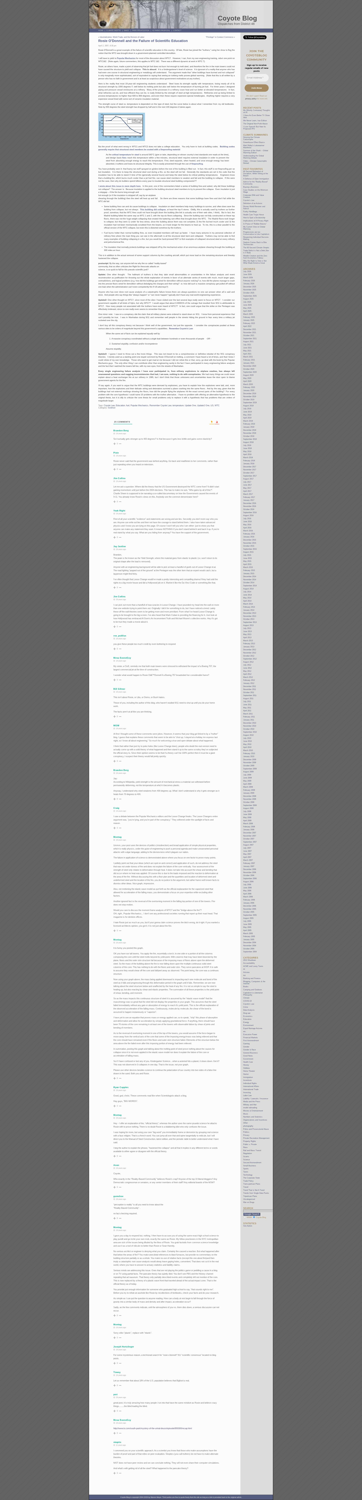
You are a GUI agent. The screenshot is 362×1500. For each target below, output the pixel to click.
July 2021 (247, 345)
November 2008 (249, 799)
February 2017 (249, 497)
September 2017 (250, 476)
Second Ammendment (252, 1163)
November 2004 (249, 946)
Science (111, 408)
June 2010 (247, 741)
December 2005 (249, 906)
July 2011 (247, 701)
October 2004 (248, 949)
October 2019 (248, 400)
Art (244, 975)
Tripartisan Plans (250, 1196)
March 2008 (248, 823)
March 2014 (248, 604)
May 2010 (247, 744)
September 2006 (250, 878)
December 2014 (249, 576)
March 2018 (248, 457)
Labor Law (247, 1095)
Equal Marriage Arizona (252, 1028)
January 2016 (248, 537)
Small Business (249, 1166)
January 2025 (248, 320)
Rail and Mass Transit (252, 1150)
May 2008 (247, 817)
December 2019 (249, 393)
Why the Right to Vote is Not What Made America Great (255, 262)
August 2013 (248, 625)
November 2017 (249, 470)
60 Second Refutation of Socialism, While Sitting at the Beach (255, 173)
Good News (248, 1056)
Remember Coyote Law (160, 405)
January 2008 (248, 830)
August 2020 (248, 375)
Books (245, 986)
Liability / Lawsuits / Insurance (255, 1099)
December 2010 (249, 723)
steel (136, 154)
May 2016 (247, 525)
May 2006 (247, 891)
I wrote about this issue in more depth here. (119, 186)
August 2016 (248, 515)
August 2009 (248, 772)
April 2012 (247, 674)
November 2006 (249, 872)
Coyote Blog (237, 18)
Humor (246, 1074)
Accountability (249, 963)
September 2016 (250, 512)
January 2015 (248, 573)
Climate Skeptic (113, 31)
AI (244, 969)
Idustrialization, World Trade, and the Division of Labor (122, 37)
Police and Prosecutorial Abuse (256, 1129)
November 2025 (249, 290)
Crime (245, 1007)
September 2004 (250, 952)
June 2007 (247, 851)
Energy (246, 1022)
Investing (247, 1092)
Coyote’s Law (248, 200)
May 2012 (247, 671)
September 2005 (250, 915)
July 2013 (247, 628)
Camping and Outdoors (252, 990)
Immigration (248, 1077)
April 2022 (247, 326)
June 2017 (247, 485)
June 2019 (247, 412)
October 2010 (248, 729)
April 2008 (247, 821)
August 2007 (248, 845)
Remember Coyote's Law (181, 328)
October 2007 (248, 839)
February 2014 (249, 607)
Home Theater (249, 1071)
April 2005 (247, 930)
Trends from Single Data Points (256, 1193)
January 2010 (248, 756)
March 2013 (248, 641)
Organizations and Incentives (255, 1120)
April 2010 (247, 747)
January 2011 (248, 720)
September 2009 (250, 769)
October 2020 (248, 369)
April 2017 (247, 491)
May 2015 (247, 561)
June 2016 (247, 521)
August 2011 (248, 698)
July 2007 (247, 848)
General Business (250, 1053)
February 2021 (249, 360)
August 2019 (248, 406)
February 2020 (249, 387)
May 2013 (247, 634)
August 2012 (248, 662)
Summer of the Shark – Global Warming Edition (255, 151)
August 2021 (248, 341)
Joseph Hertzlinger (123, 1346)
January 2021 (248, 363)
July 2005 (247, 921)
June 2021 (247, 348)
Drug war (246, 1013)
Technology (248, 1175)
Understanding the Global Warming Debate (253, 157)
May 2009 (247, 781)
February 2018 (249, 461)
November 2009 (249, 762)
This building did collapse (153, 209)
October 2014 (248, 582)
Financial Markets (250, 1037)
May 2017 (247, 488)
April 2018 (247, 454)
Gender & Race (249, 1050)
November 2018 (249, 433)
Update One (190, 405)
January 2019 (248, 427)
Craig (116, 808)
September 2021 (250, 338)
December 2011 (249, 686)
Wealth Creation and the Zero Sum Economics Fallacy (255, 257)
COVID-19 (247, 1001)
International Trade (250, 1089)
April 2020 (247, 381)
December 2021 (249, 329)
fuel (127, 405)
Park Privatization (140, 31)
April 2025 (247, 311)
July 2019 (247, 409)
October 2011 (248, 692)
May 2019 (247, 415)
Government (248, 1059)
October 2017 (248, 473)
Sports (246, 1169)
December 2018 (249, 430)
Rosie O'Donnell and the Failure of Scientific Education (143, 41)
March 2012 (248, 677)
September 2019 (250, 402)
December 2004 (249, 942)
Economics (247, 1016)
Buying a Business (251, 187)
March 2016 (248, 531)
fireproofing (197, 164)
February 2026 (249, 281)
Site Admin (247, 1226)
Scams (246, 1156)
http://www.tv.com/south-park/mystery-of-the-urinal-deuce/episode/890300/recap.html (152, 1428)
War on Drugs (248, 1202)
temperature (178, 405)
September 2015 (250, 549)
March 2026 (248, 277)
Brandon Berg (121, 770)
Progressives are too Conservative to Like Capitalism (256, 233)
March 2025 (248, 314)
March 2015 (248, 567)
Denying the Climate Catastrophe (251, 138)
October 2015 (248, 546)
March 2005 (248, 933)
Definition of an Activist (252, 203)
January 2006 (248, 903)
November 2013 (249, 616)
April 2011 (247, 711)
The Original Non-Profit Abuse (255, 124)
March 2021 (248, 357)
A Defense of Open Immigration (256, 179)
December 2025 (249, 287)
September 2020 (250, 372)
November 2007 (249, 836)
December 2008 (249, 796)
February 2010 (249, 753)
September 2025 (250, 296)
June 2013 (247, 631)
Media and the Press (251, 1101)
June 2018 (247, 448)
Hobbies (246, 1068)
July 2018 (247, 445)
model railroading (250, 1108)
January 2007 (248, 866)
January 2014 (248, 610)
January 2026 (248, 284)
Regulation (247, 1153)
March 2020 (248, 384)
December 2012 (249, 650)
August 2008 (248, 808)
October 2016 (248, 509)
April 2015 (247, 564)
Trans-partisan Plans (251, 1184)
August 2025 (248, 299)
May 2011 (247, 708)
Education (120, 405)
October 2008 (248, 802)
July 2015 (247, 555)
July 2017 (247, 482)
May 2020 (247, 378)
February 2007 (249, 863)
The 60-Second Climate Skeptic (256, 248)
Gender (246, 1047)
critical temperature (121, 154)
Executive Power (250, 1034)
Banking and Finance (251, 978)
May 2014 (247, 598)
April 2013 (247, 637)
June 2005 (247, 924)
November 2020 (249, 366)
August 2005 (248, 918)
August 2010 (248, 735)
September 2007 (250, 842)
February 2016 (249, 534)
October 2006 (248, 875)
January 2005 (248, 939)
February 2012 (249, 680)
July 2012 (247, 665)
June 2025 (247, 305)
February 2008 (249, 827)
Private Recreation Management (256, 1138)
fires (124, 158)
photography (248, 1126)
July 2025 (247, 302)
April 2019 (247, 418)
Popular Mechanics (126, 58)
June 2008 (247, 814)
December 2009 (249, 759)
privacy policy (251, 99)
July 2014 (247, 592)
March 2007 (248, 860)
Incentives (247, 1080)
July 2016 (247, 518)
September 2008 (250, 805)
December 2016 (249, 503)
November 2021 (249, 332)
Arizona (246, 972)
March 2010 (248, 750)
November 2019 (249, 396)
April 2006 (247, 894)
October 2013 (248, 619)
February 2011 (249, 717)
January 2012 (248, 683)
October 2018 (248, 436)
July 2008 (247, 811)
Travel (245, 1187)
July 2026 (247, 271)
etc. (244, 1031)
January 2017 (248, 500)
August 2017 (248, 479)
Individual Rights (250, 1083)
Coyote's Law (248, 1004)
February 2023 (249, 323)
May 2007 (247, 854)
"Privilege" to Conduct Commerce (219, 37)
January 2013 (248, 647)
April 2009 (247, 784)
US (212, 405)
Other (245, 1123)
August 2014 (248, 589)
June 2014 (247, 595)
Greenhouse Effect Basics (254, 142)
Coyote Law (109, 405)
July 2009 (247, 775)
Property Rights (249, 1141)
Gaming (246, 1044)
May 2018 (247, 451)
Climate (246, 998)
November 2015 (249, 543)
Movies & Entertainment (253, 1111)
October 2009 (248, 766)
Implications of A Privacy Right (255, 221)
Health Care (248, 1062)
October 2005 (248, 912)
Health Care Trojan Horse (253, 215)
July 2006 (247, 884)
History (246, 1065)
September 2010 (250, 732)
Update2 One (203, 405)
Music (245, 1114)
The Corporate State (251, 1178)
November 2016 (249, 506)
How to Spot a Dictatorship (254, 218)
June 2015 (247, 558)
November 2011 (249, 689)
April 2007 (247, 857)
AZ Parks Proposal (161, 31)
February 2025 (249, 317)
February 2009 (249, 790)
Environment (248, 1025)
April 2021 (247, 354)
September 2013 (250, 622)
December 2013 (249, 613)
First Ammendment (251, 1040)
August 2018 (248, 442)
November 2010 (249, 726)
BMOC (126, 31)
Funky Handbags (250, 211)
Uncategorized (249, 1199)
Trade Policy (248, 1181)
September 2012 (250, 659)
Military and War (250, 1105)
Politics (246, 1132)
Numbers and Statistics (252, 1117)
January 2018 (248, 464)
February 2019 (249, 424)
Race (245, 1147)
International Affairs (251, 1086)
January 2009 (248, 793)
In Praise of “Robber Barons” (255, 224)
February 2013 (249, 643)
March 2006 (248, 897)
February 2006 (249, 900)
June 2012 (247, 668)
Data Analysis (249, 1010)
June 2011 (247, 705)
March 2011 (248, 714)
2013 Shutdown (249, 960)
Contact (177, 31)
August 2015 (248, 552)
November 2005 (249, 909)
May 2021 (247, 351)
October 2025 (248, 293)
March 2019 (248, 421)
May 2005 (247, 927)
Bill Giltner (119, 689)
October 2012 (248, 656)
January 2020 (248, 390)
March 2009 (248, 787)
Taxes (245, 1172)
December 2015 (249, 540)
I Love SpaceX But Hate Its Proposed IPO (254, 128)
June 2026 (247, 274)
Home (100, 31)
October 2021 (248, 335)
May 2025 (247, 308)
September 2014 (250, 586)
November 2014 (249, 579)
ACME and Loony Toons (253, 966)
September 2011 (250, 695)
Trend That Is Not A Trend (253, 1190)
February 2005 (249, 936)
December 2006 (249, 869)
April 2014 (247, 601)
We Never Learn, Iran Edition (255, 121)
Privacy (246, 1135)
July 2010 (247, 738)
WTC (217, 405)
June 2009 (247, 778)
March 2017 (248, 494)
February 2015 (249, 570)
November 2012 (249, 653)
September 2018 (250, 439)
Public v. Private (250, 1144)
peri (115, 1394)
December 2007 (249, 833)
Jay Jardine (119, 546)
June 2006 (247, 888)
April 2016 (247, 528)
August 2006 (248, 882)
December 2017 (249, 467)
